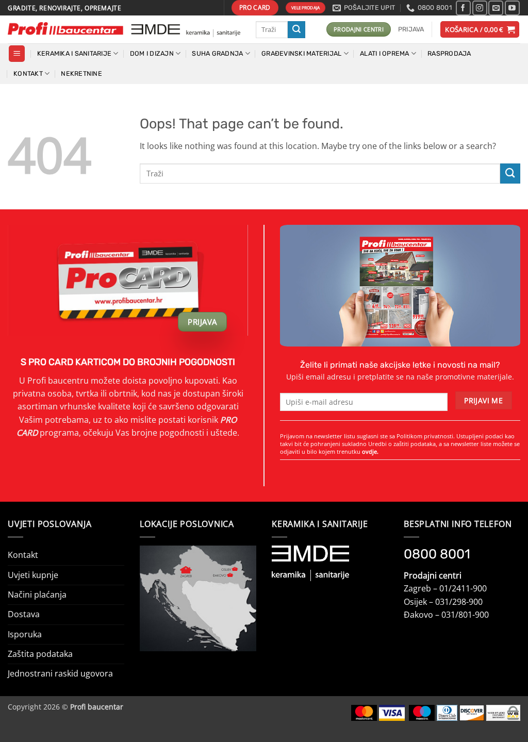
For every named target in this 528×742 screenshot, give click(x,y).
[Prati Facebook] (463, 8)
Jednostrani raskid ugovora (60, 673)
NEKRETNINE (81, 73)
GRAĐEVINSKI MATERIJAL (301, 53)
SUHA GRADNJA (217, 53)
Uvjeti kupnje (33, 575)
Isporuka (25, 634)
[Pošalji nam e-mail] (495, 8)
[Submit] (296, 29)
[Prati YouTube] (512, 8)
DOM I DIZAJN (152, 53)
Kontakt (23, 554)
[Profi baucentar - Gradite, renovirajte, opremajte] (124, 29)
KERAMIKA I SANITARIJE (74, 53)
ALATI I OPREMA (384, 53)
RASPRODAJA (449, 53)
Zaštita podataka (40, 653)
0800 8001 (437, 554)
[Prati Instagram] (479, 8)
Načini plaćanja (37, 594)
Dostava (24, 614)
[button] (411, 29)
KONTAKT (28, 73)
